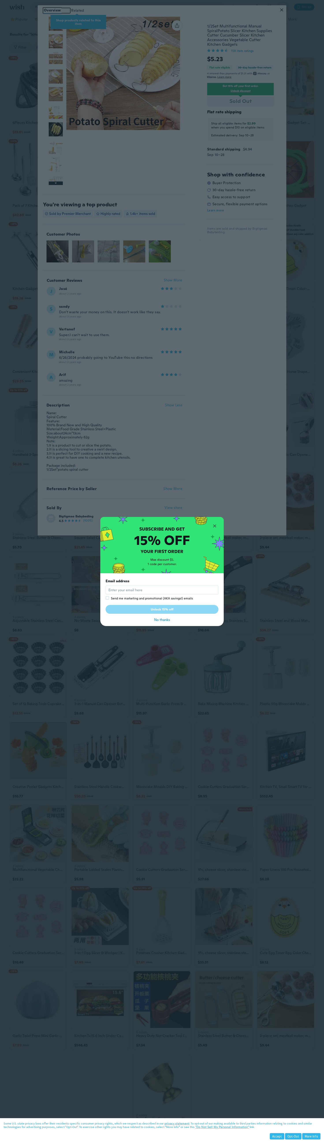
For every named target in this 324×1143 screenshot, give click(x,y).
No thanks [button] (162, 619)
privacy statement (176, 1123)
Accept (277, 1136)
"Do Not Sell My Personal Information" (222, 1127)
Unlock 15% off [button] (162, 609)
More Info (311, 1136)
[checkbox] (107, 598)
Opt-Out (293, 1136)
